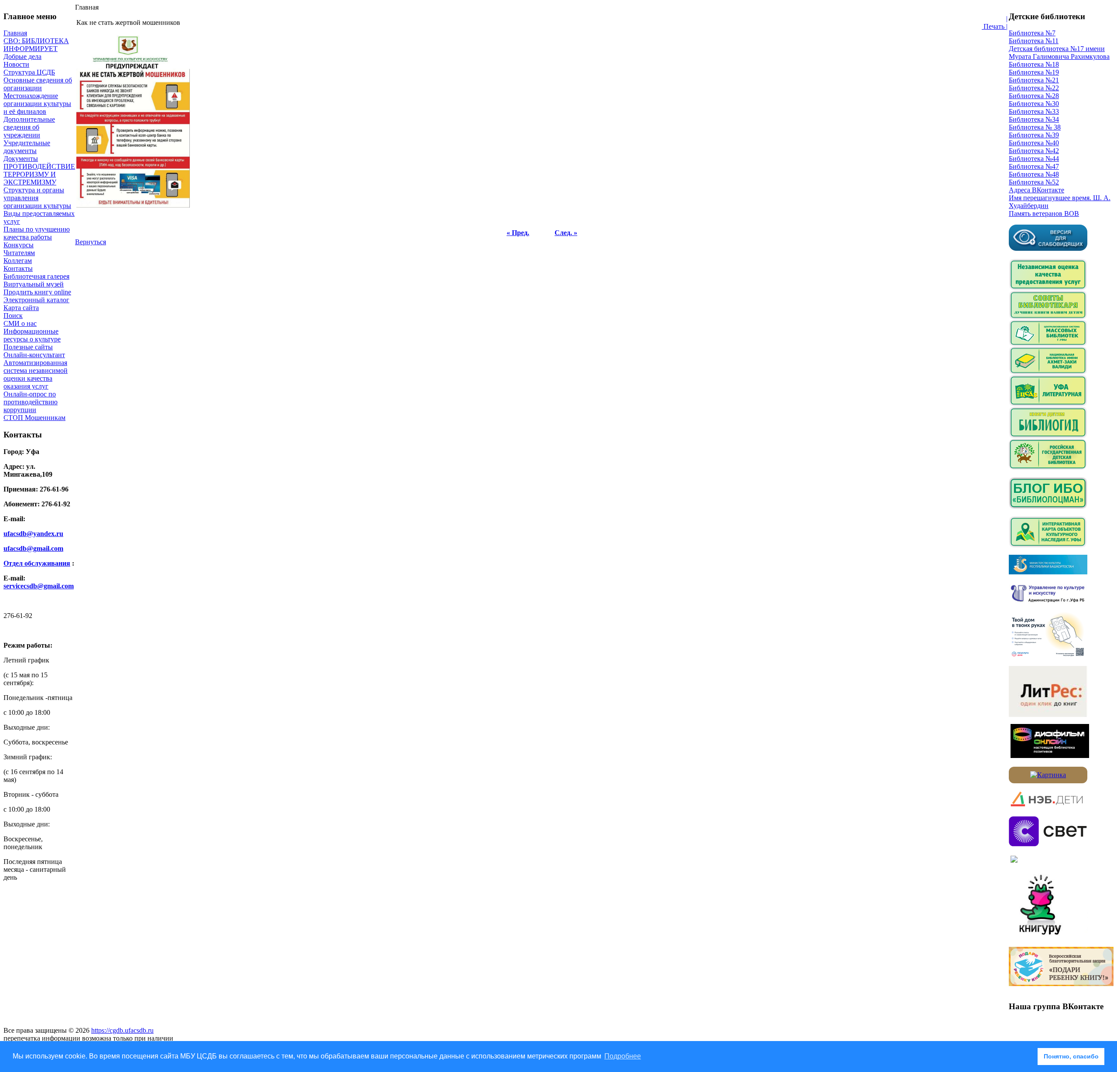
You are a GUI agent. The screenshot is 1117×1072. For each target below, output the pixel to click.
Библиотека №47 (1034, 166)
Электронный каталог (36, 300)
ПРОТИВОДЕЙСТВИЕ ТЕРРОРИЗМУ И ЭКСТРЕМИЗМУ (39, 174)
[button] (1029, 1056)
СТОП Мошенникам (34, 417)
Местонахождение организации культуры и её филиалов (37, 103)
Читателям (19, 252)
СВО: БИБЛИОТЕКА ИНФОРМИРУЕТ (36, 44)
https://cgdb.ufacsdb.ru (122, 1030)
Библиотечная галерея (36, 276)
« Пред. (518, 232)
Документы (20, 158)
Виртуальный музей (33, 284)
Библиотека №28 (1034, 95)
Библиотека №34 (1034, 119)
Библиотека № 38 (1035, 127)
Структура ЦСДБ (29, 72)
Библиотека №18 (1034, 64)
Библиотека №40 (1034, 143)
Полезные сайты (28, 347)
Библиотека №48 (1034, 174)
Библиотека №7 (1032, 33)
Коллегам (17, 260)
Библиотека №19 (1034, 72)
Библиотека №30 (1034, 103)
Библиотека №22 (1034, 88)
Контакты (18, 268)
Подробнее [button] (622, 1056)
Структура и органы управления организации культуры (37, 197)
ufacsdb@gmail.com (33, 548)
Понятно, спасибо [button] (1071, 1056)
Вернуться (90, 242)
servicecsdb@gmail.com (38, 586)
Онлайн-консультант (34, 354)
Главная (15, 33)
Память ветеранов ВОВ (1044, 213)
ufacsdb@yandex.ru (33, 533)
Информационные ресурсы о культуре (32, 335)
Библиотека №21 (1034, 80)
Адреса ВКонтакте (1036, 190)
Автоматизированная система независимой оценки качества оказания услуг (35, 374)
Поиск (13, 315)
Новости (16, 64)
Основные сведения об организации (37, 84)
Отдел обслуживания (36, 563)
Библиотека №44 (1034, 158)
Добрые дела (22, 56)
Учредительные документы (26, 146)
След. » (566, 232)
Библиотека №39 (1034, 135)
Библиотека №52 (1034, 182)
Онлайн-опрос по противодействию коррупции (30, 401)
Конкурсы (18, 245)
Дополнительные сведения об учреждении (29, 127)
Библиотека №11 (1034, 40)
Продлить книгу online (37, 292)
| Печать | (994, 22)
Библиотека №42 (1034, 150)
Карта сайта (21, 307)
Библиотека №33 (1034, 111)
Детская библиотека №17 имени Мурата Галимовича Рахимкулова (1059, 52)
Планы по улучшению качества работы (36, 233)
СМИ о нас (20, 323)
